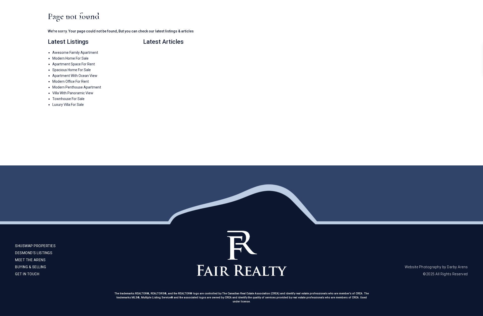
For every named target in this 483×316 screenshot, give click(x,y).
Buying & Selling (408, 15)
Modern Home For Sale (70, 58)
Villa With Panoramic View (72, 93)
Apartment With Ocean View (74, 76)
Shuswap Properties (331, 15)
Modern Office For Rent (70, 81)
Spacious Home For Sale (71, 70)
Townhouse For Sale (68, 99)
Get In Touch (442, 15)
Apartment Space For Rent (73, 64)
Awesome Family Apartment (75, 53)
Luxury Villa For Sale (68, 105)
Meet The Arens (372, 15)
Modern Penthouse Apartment (76, 87)
